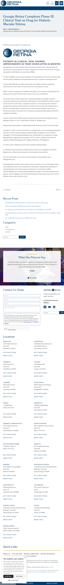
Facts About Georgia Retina (39, 572)
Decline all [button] (19, 576)
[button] (31, 8)
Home (5, 29)
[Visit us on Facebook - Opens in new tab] (45, 307)
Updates (8, 232)
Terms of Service (29, 556)
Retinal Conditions (31, 554)
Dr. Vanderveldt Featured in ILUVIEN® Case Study (20, 218)
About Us (6, 554)
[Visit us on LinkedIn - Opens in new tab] (54, 307)
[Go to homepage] (11, 3)
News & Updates (13, 29)
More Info (7, 356)
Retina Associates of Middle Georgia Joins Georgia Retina (23, 206)
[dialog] (14, 569)
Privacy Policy (6, 573)
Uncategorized (25, 45)
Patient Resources (48, 554)
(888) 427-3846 (49, 567)
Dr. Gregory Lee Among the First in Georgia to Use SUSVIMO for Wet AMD (28, 209)
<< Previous (6, 190)
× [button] (24, 557)
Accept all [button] (8, 576)
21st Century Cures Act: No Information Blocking (40, 570)
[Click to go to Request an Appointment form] (61, 3)
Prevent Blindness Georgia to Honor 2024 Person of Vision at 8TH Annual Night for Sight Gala (32, 214)
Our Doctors (17, 554)
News (7, 227)
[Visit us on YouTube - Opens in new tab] (49, 307)
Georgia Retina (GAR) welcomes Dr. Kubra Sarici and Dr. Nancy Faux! (26, 203)
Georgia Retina (14, 45)
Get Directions (9, 352)
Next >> (58, 190)
